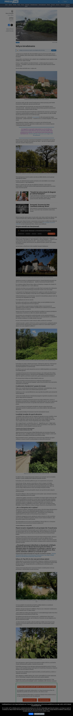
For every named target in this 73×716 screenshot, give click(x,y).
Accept (31, 713)
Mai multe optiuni (39, 713)
